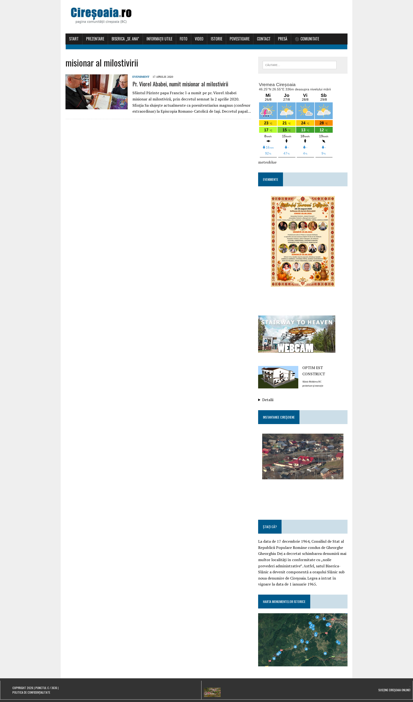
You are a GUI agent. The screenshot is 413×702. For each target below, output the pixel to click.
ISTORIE (216, 39)
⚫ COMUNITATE (307, 39)
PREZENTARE (95, 39)
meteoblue (267, 162)
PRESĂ (282, 39)
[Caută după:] (300, 64)
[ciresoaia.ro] (206, 17)
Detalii (267, 399)
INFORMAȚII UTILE (159, 39)
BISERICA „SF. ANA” (125, 39)
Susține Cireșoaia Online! (394, 690)
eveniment (140, 76)
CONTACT (264, 39)
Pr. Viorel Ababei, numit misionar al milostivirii (180, 83)
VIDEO (199, 39)
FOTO (183, 39)
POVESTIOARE (240, 39)
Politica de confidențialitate (31, 692)
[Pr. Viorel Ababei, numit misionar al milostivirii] (96, 106)
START (74, 39)
